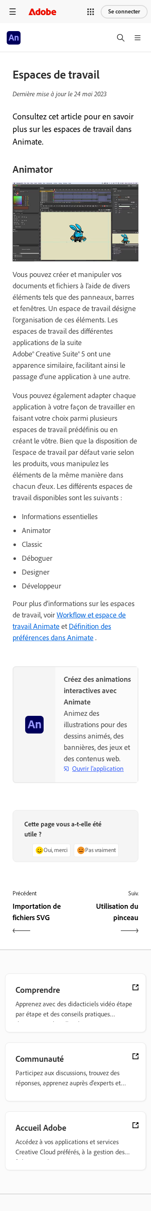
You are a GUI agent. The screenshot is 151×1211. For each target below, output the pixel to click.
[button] (90, 11)
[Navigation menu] (12, 11)
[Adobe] (42, 11)
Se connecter (124, 11)
